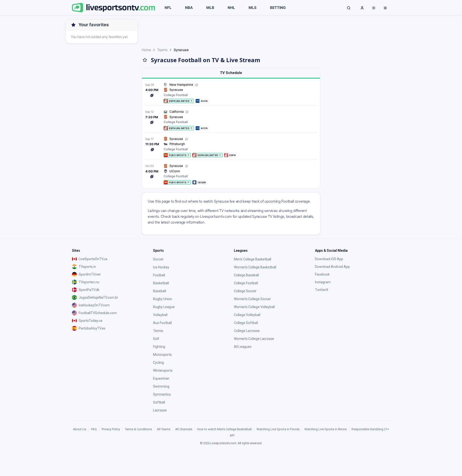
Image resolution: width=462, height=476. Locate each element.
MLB (210, 7)
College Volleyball (247, 315)
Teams (162, 50)
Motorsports (162, 355)
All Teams (163, 429)
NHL (231, 7)
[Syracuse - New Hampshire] (231, 93)
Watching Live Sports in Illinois (325, 429)
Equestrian (161, 378)
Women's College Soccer (252, 299)
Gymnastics (162, 394)
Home (146, 50)
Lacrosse (160, 410)
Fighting (159, 347)
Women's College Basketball (255, 267)
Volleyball (160, 315)
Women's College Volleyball (254, 307)
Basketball (161, 283)
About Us (79, 429)
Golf (156, 339)
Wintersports (163, 370)
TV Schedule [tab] (231, 73)
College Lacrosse (247, 331)
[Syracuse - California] (231, 120)
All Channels (183, 429)
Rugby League (164, 307)
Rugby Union (162, 299)
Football (159, 275)
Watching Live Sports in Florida (278, 429)
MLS (253, 7)
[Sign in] (362, 8)
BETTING (278, 7)
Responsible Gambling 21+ (370, 429)
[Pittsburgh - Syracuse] (231, 147)
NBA (189, 7)
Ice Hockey (161, 267)
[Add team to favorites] (145, 60)
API (232, 435)
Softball (159, 402)
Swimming (161, 386)
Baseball (159, 291)
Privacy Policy (111, 429)
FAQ (94, 429)
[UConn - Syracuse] (231, 174)
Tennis (158, 331)
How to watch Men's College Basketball (224, 429)
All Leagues (242, 347)
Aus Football (162, 323)
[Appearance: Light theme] (374, 8)
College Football (246, 283)
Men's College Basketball (252, 259)
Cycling (158, 362)
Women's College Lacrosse (254, 339)
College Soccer (245, 291)
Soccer (158, 259)
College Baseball (246, 275)
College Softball (246, 323)
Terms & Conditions (138, 429)
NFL (168, 7)
